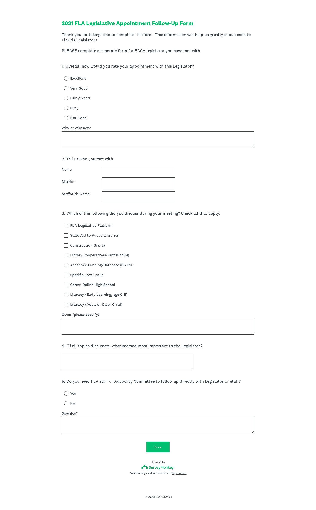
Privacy (148, 497)
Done (158, 447)
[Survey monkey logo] (158, 467)
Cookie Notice (164, 497)
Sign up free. (179, 473)
